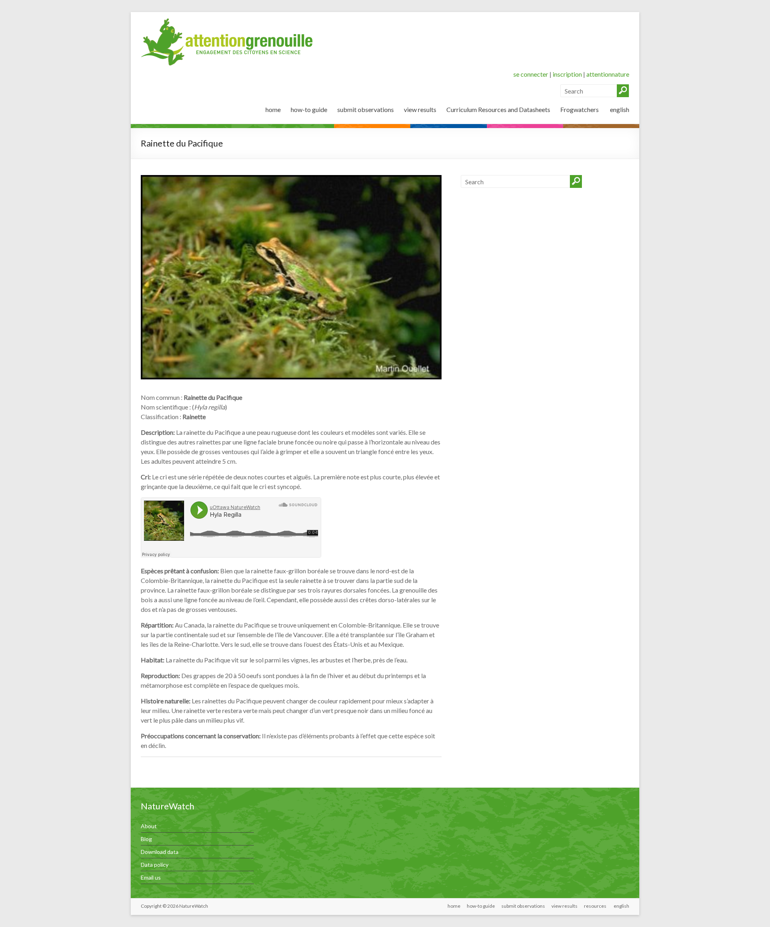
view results (420, 109)
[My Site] (227, 22)
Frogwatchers (579, 109)
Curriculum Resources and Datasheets (498, 109)
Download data (159, 851)
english (619, 109)
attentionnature (607, 74)
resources (595, 906)
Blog (146, 838)
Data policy (154, 864)
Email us (151, 877)
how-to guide (309, 109)
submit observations (365, 109)
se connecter (530, 74)
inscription (567, 74)
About (149, 826)
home (273, 109)
